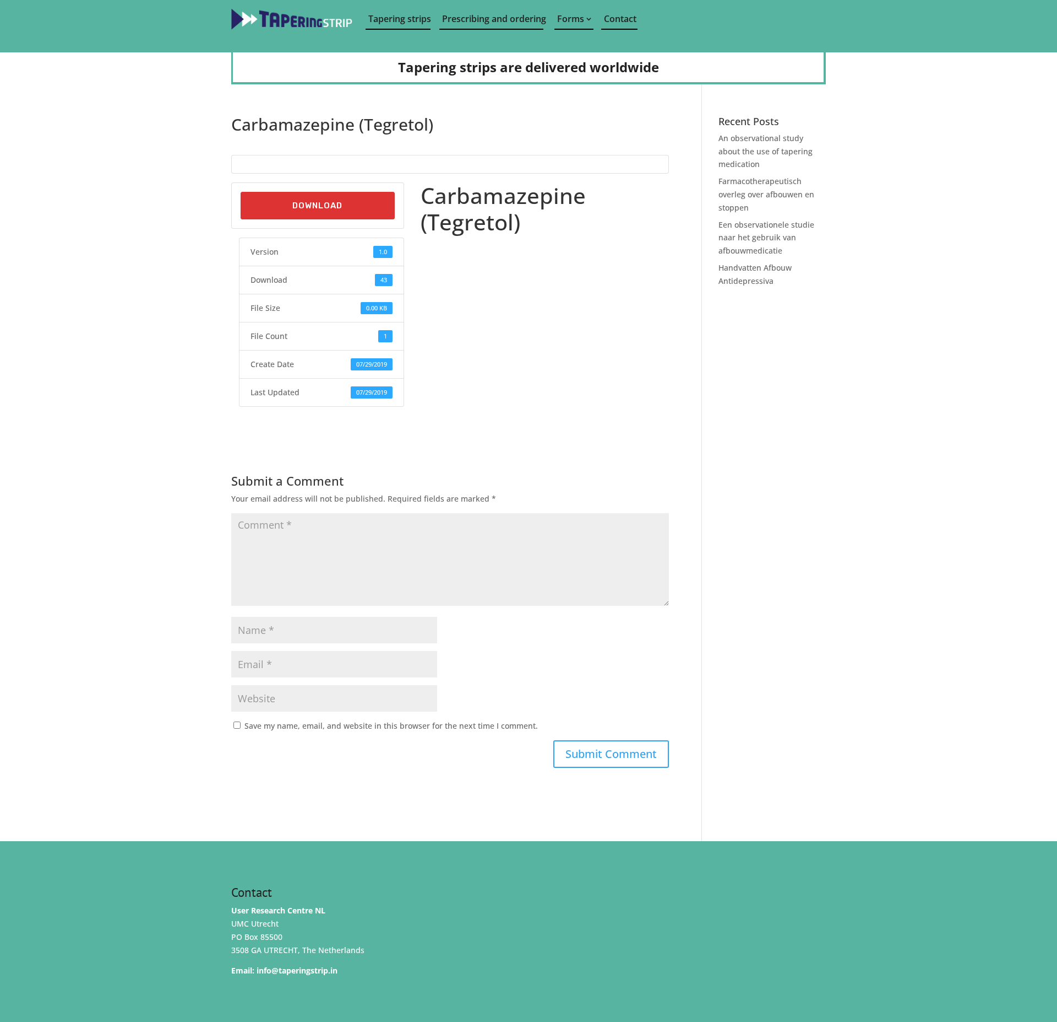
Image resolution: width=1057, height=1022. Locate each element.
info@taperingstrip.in (297, 970)
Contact (620, 19)
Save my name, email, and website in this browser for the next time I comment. (391, 725)
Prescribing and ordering (492, 19)
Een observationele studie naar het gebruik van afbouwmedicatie (766, 237)
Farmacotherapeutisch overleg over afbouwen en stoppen (766, 194)
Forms (570, 19)
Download (317, 206)
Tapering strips (399, 19)
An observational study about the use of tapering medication (765, 151)
